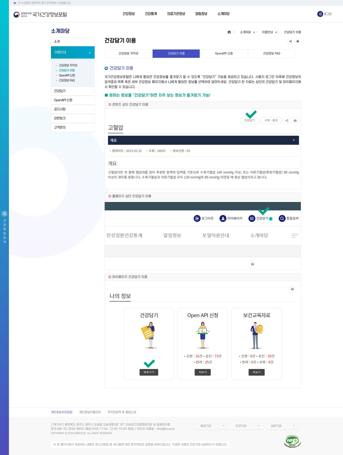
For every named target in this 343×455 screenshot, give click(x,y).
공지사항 (59, 109)
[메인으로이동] (229, 32)
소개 (57, 42)
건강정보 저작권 (68, 65)
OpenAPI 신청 (67, 75)
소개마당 (223, 14)
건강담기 (59, 91)
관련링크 (59, 118)
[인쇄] (298, 41)
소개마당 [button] (245, 32)
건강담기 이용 (67, 70)
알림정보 (201, 14)
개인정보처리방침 (61, 412)
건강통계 (151, 14)
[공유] (290, 41)
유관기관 (241, 426)
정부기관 (276, 426)
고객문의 (59, 127)
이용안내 (60, 52)
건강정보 (129, 14)
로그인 (328, 14)
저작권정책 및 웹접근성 (122, 412)
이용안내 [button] (267, 32)
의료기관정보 (176, 14)
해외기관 (205, 426)
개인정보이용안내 (90, 412)
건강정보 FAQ (66, 80)
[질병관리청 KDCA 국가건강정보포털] (40, 14)
